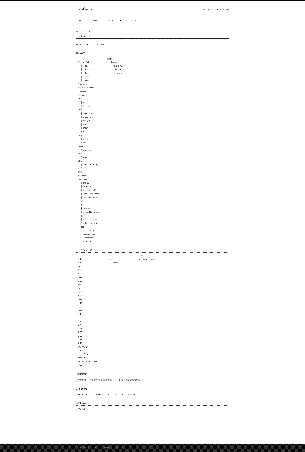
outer (80, 154)
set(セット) (118, 73)
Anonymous (83, 175)
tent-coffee (113, 62)
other (80, 161)
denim (81, 99)
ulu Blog (140, 256)
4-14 (80, 303)
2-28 (80, 329)
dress (80, 146)
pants (85, 139)
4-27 (80, 296)
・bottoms (87, 69)
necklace (87, 208)
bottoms (86, 106)
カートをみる (224, 9)
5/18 (80, 288)
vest (84, 132)
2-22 (80, 336)
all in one (87, 150)
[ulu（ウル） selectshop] (85, 14)
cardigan (86, 121)
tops (84, 102)
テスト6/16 (83, 354)
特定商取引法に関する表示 (101, 380)
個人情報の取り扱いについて (130, 380)
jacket (85, 157)
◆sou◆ (81, 358)
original (86, 183)
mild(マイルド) (119, 66)
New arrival (83, 84)
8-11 (80, 263)
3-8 (79, 318)
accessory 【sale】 (91, 219)
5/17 (80, 292)
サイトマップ (130, 20)
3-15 (80, 314)
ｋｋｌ (111, 259)
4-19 (80, 299)
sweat (85, 128)
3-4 (79, 325)
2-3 (79, 350)
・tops (85, 66)
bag (84, 168)
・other (86, 80)
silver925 (87, 186)
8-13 (80, 259)
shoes (80, 172)
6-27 (80, 270)
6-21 (80, 277)
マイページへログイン (208, 9)
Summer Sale (84, 62)
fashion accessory (90, 165)
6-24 (80, 274)
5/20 (80, 285)
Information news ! (147, 259)
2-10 (80, 343)
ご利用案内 (94, 20)
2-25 (80, 332)
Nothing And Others (91, 194)
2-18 (80, 339)
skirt (84, 143)
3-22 (80, 310)
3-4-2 (80, 321)
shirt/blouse (88, 117)
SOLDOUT (99, 44)
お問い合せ (112, 20)
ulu (80, 20)
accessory (82, 179)
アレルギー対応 (89, 190)
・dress (86, 73)
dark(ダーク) (118, 69)
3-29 (80, 307)
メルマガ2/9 (83, 347)
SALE (87, 44)
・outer (86, 77)
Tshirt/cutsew (88, 113)
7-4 (79, 266)
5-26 (80, 281)
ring (84, 205)
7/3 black (113, 263)
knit (84, 124)
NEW (78, 44)
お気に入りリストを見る (126, 394)
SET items (82, 95)
